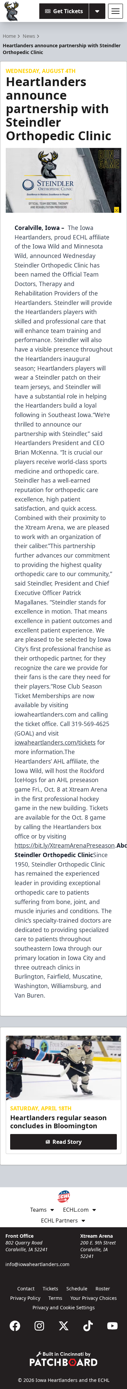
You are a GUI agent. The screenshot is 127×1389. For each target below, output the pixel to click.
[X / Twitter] (63, 1325)
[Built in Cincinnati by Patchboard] (64, 1359)
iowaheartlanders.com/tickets (55, 742)
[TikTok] (88, 1325)
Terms (55, 1298)
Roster (103, 1288)
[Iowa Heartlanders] (11, 11)
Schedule (76, 1288)
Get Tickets (68, 11)
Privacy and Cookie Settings (64, 1307)
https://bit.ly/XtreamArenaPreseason (65, 845)
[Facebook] (14, 1325)
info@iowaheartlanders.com (37, 1264)
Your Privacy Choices (93, 1298)
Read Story (67, 1142)
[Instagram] (39, 1325)
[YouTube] (112, 1325)
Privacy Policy (25, 1298)
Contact (26, 1288)
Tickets (50, 1288)
